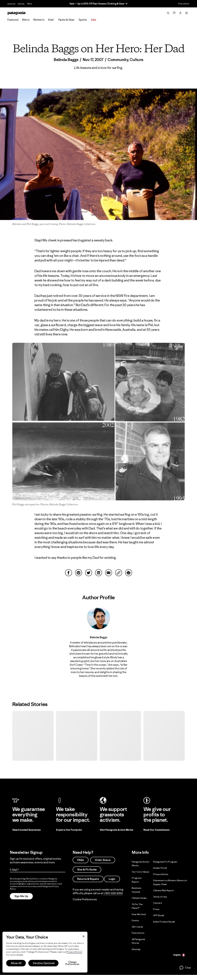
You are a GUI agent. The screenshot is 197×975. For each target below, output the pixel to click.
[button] (185, 967)
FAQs (80, 860)
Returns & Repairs (88, 879)
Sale (93, 19)
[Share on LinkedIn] (98, 573)
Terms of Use (160, 896)
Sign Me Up (21, 896)
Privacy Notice (160, 874)
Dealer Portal (160, 867)
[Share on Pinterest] (78, 573)
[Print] (128, 573)
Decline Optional (43, 963)
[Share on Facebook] (68, 573)
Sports (83, 19)
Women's (38, 19)
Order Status (103, 860)
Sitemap (136, 949)
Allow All (16, 963)
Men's (26, 19)
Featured (12, 19)
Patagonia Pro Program (165, 861)
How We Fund (139, 914)
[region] (44, 952)
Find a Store (183, 3)
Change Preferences (72, 963)
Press (156, 909)
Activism (11, 3)
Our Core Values (140, 871)
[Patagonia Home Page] (16, 13)
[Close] (83, 936)
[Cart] (186, 13)
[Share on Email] (108, 573)
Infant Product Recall (164, 921)
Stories (21, 3)
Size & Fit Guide (87, 869)
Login (112, 879)
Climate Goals (139, 897)
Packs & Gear (66, 19)
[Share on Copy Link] (118, 573)
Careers (157, 902)
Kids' (51, 19)
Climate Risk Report (163, 890)
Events (135, 920)
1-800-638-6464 (113, 893)
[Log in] (180, 13)
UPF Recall (158, 915)
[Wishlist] (174, 13)
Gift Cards (137, 926)
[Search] (168, 13)
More (29, 3)
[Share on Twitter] (88, 573)
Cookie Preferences (85, 899)
